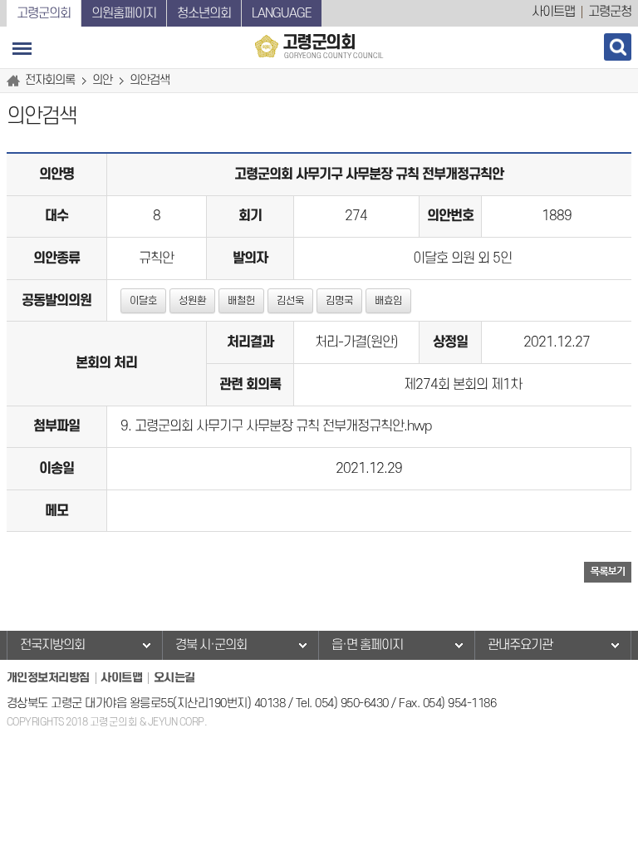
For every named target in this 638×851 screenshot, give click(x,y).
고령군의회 (44, 13)
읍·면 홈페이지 (367, 644)
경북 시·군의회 (211, 644)
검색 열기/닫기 (617, 47)
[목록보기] (607, 571)
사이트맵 (553, 11)
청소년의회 (204, 13)
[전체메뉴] (22, 48)
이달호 (143, 301)
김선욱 (290, 301)
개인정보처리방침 (48, 678)
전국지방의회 (52, 644)
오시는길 (174, 678)
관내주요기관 (520, 644)
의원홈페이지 (123, 13)
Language (282, 13)
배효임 (388, 301)
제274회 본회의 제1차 (463, 384)
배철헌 (241, 301)
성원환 (192, 301)
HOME (16, 80)
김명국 (339, 301)
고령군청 (609, 11)
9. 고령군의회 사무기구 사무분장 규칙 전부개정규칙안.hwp (275, 426)
